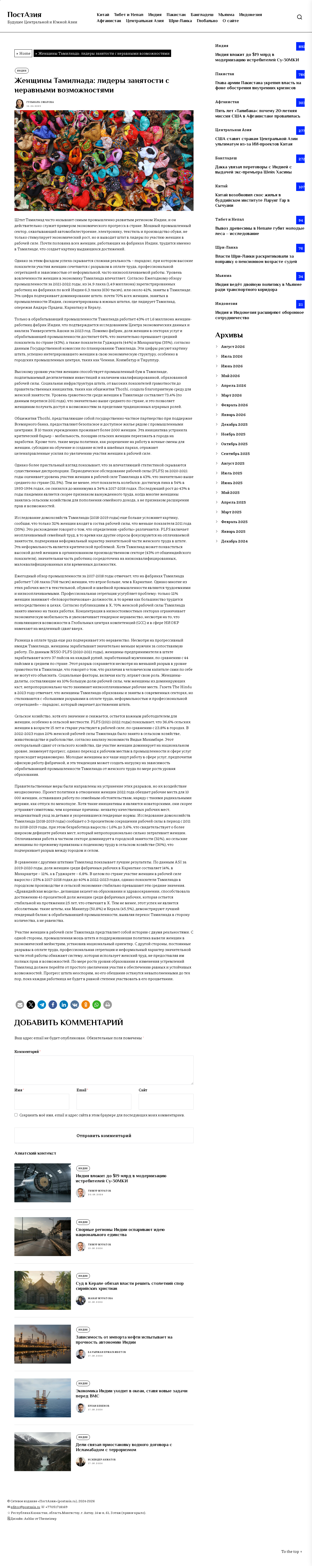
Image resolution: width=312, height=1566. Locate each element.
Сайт (143, 1090)
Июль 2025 (231, 473)
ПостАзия (24, 14)
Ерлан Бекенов (98, 1405)
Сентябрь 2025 (235, 453)
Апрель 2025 (233, 502)
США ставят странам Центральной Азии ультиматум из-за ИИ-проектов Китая (256, 141)
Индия (155, 14)
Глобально (207, 20)
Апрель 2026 (233, 385)
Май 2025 (230, 492)
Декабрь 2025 (234, 424)
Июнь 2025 (232, 482)
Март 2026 (231, 395)
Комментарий (27, 1051)
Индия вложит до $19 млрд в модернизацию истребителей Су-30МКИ (121, 1178)
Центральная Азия (145, 20)
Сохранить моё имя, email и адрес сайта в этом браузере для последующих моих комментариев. (102, 1115)
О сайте (231, 20)
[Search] (299, 17)
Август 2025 (232, 463)
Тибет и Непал (128, 14)
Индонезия (250, 14)
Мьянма (226, 14)
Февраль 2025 (234, 521)
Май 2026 (230, 375)
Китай (103, 14)
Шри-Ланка (180, 20)
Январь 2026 (233, 414)
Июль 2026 (232, 356)
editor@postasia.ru (25, 1506)
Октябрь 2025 (234, 443)
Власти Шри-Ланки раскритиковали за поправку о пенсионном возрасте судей (256, 259)
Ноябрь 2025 (233, 434)
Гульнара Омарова (40, 102)
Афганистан (109, 20)
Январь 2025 (233, 531)
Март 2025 (231, 512)
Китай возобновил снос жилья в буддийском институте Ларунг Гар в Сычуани (252, 200)
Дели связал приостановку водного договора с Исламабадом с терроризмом (124, 1447)
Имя (19, 1090)
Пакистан (176, 14)
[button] (20, 1004)
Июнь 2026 (232, 366)
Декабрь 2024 (234, 541)
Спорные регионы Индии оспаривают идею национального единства (120, 1232)
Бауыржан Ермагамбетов (107, 1352)
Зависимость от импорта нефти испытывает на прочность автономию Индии (124, 1340)
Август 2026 (233, 346)
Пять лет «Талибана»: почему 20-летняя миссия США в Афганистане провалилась (257, 113)
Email (82, 1090)
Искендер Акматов (102, 1459)
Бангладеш (202, 14)
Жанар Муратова (100, 1298)
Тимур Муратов (99, 1190)
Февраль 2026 (234, 404)
